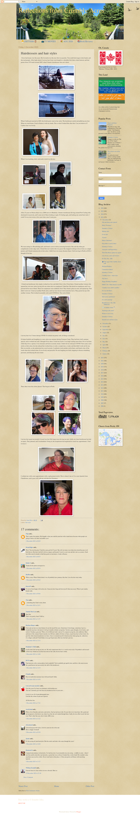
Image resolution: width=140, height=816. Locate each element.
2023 (102, 217)
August (104, 332)
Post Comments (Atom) (32, 791)
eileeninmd (29, 725)
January (104, 354)
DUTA (28, 660)
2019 (102, 367)
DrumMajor (29, 547)
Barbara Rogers (30, 625)
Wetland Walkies (107, 266)
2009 (102, 397)
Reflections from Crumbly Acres (61, 10)
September (105, 329)
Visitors (104, 237)
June (103, 339)
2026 (102, 208)
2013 (102, 385)
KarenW (28, 586)
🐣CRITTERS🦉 (29, 41)
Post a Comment (28, 777)
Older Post (90, 786)
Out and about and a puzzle (109, 222)
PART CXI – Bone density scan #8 (111, 285)
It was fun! (105, 234)
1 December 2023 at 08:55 (33, 557)
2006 (102, 406)
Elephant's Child (31, 647)
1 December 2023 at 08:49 (33, 541)
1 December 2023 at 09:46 (33, 594)
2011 (102, 391)
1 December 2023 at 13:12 (33, 640)
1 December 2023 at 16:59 (33, 679)
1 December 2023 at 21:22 (33, 719)
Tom (27, 600)
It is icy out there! (107, 291)
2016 (102, 376)
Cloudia (28, 674)
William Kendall (31, 768)
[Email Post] (41, 520)
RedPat (28, 575)
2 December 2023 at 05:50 (33, 732)
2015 (102, 379)
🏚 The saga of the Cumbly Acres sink (111, 262)
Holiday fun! (105, 231)
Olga (27, 534)
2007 (102, 403)
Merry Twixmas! (106, 225)
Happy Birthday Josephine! (109, 281)
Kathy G (28, 563)
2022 (102, 358)
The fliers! (105, 278)
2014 (102, 382)
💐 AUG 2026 (66, 41)
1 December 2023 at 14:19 (33, 668)
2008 (102, 400)
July (103, 336)
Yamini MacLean (31, 612)
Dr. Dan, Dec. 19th (107, 259)
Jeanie (28, 739)
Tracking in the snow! (108, 310)
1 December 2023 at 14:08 (33, 654)
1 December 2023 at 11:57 (33, 619)
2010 (102, 394)
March (104, 348)
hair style (28, 522)
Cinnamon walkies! (107, 269)
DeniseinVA (29, 750)
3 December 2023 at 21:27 (33, 761)
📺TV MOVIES (48, 41)
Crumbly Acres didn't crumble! (110, 288)
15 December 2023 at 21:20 (33, 773)
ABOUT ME (21, 803)
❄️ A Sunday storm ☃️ (108, 307)
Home (56, 786)
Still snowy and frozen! (108, 297)
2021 (102, 361)
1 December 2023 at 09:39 (33, 568)
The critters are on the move (114, 152)
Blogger (78, 812)
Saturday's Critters (113, 137)
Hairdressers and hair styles (109, 320)
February (105, 351)
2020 (102, 364)
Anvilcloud (29, 709)
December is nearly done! (109, 243)
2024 (102, 214)
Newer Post (23, 786)
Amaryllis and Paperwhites (109, 249)
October (104, 326)
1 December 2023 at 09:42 (33, 580)
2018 (102, 370)
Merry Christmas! (107, 240)
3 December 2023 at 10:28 (33, 744)
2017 (102, 373)
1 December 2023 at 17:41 (33, 703)
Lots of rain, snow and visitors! (110, 256)
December (105, 220)
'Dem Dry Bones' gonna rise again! (111, 253)
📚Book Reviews (85, 41)
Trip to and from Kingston (112, 124)
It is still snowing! (107, 300)
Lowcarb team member (33, 686)
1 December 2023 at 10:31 (33, 605)
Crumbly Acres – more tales (110, 275)
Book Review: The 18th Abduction (108, 303)
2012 (102, 388)
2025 (102, 211)
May (103, 342)
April (104, 345)
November (105, 323)
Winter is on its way (107, 313)
